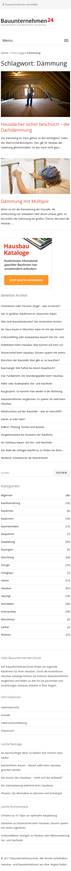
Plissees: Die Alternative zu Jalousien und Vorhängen (31, 793)
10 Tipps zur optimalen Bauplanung (36, 815)
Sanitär (5, 627)
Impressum (7, 730)
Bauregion (7, 549)
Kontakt (5, 715)
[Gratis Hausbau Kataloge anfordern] (26, 287)
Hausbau (6, 588)
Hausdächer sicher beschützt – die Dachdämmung (35, 127)
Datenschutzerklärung (14, 723)
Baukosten (7, 518)
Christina (6, 815)
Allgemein (6, 495)
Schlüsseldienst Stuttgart (15, 835)
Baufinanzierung (10, 503)
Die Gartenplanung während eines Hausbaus (27, 785)
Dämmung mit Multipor (25, 201)
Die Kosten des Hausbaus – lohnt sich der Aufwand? (31, 777)
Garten (5, 580)
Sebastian (6, 823)
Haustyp (6, 596)
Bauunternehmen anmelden (21, 4)
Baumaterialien (10, 526)
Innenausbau (8, 611)
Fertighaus (7, 573)
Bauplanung (8, 541)
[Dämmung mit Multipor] (35, 176)
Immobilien (7, 603)
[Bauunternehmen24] (35, 22)
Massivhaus (8, 619)
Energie (5, 565)
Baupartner (7, 534)
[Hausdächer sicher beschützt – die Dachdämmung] (35, 94)
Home (4, 53)
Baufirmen (7, 511)
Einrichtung (7, 557)
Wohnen (6, 634)
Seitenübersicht (10, 707)
